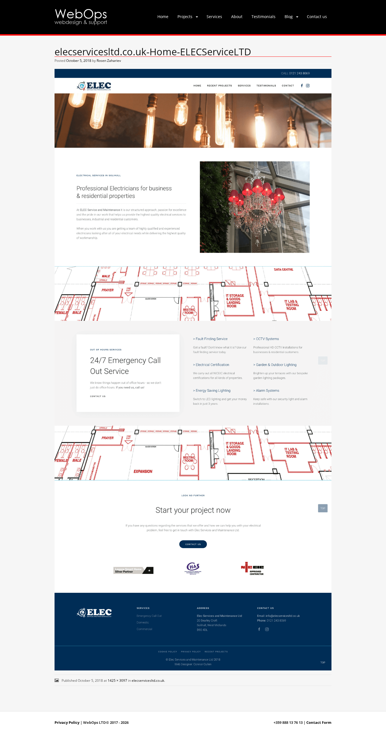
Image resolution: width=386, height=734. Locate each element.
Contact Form (318, 722)
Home (162, 16)
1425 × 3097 (117, 680)
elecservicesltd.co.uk (148, 680)
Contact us (317, 16)
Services (214, 16)
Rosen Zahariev (109, 60)
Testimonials (263, 16)
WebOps (81, 13)
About (236, 16)
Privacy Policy (67, 722)
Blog (289, 16)
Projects (184, 16)
